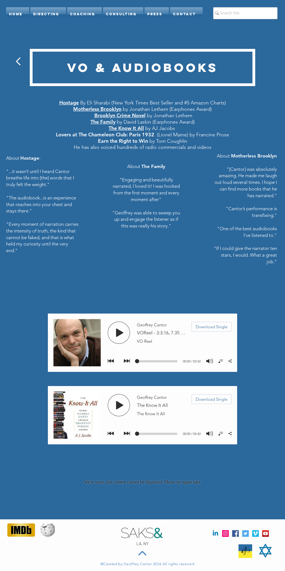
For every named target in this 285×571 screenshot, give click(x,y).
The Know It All (126, 128)
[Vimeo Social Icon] (255, 533)
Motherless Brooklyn (97, 109)
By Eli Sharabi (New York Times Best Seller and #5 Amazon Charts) (153, 103)
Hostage (69, 102)
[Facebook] (235, 533)
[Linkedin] (215, 533)
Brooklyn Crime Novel (120, 115)
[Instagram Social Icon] (225, 533)
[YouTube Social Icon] (265, 533)
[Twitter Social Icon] (245, 533)
